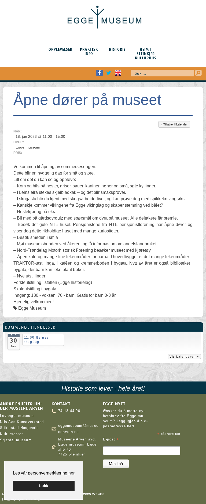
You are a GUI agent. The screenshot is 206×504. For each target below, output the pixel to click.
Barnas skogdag (36, 339)
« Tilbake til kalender (174, 124)
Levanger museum (17, 416)
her (71, 473)
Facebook (99, 73)
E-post (111, 439)
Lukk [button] (43, 486)
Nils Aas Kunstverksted (22, 422)
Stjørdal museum (16, 440)
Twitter (108, 73)
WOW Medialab (93, 494)
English (118, 73)
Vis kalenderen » (184, 356)
